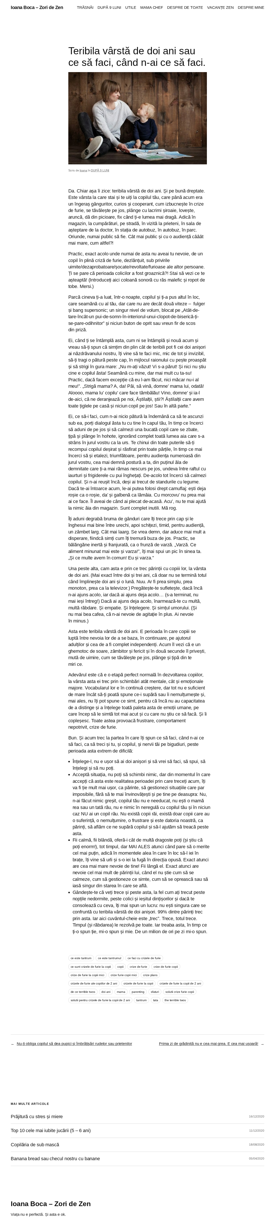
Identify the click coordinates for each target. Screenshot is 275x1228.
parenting (138, 991)
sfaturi (155, 991)
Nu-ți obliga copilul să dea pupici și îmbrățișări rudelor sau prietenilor (74, 1044)
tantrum (141, 1000)
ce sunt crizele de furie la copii (91, 966)
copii (120, 966)
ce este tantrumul (109, 958)
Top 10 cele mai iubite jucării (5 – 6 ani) (51, 1130)
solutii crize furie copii (179, 991)
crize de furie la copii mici (87, 975)
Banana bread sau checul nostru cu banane (55, 1158)
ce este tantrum (81, 958)
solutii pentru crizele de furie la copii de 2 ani (100, 1000)
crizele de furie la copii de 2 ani (180, 983)
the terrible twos (175, 1000)
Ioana (83, 170)
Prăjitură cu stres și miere (37, 1116)
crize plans (150, 975)
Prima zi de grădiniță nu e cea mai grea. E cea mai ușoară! (208, 1044)
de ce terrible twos (83, 991)
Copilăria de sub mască (35, 1144)
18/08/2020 (256, 1144)
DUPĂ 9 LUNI (100, 170)
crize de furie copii (166, 966)
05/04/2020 (256, 1158)
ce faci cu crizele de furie (144, 958)
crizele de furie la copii (138, 983)
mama (121, 991)
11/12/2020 (256, 1130)
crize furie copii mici (124, 975)
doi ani (105, 991)
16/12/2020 (256, 1116)
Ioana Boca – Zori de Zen (37, 7)
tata (155, 1000)
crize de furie (138, 966)
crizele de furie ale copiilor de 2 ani (94, 983)
